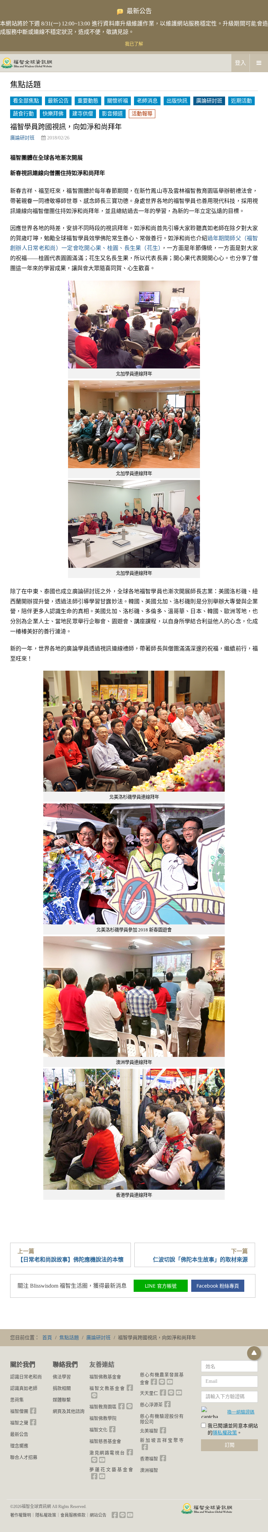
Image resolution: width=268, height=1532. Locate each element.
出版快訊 (176, 101)
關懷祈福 (117, 101)
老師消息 (147, 101)
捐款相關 (62, 1388)
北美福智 (149, 1430)
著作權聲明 (20, 1515)
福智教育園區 (103, 1406)
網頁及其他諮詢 (68, 1411)
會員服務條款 (72, 1515)
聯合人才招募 (23, 1457)
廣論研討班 (209, 101)
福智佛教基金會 (105, 1376)
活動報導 (142, 113)
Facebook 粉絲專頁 (217, 1285)
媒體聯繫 (62, 1399)
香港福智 (149, 1458)
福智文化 (98, 1429)
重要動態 (87, 101)
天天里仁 (149, 1393)
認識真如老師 (23, 1388)
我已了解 (134, 43)
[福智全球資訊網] (26, 62)
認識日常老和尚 (26, 1376)
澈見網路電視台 (107, 1452)
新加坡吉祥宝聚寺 (162, 1440)
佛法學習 (62, 1376)
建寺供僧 (82, 113)
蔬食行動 (23, 113)
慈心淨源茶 (151, 1404)
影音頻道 (112, 113)
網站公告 (98, 1515)
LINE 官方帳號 (161, 1285)
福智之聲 (19, 1422)
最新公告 (58, 101)
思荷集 (17, 1399)
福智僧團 (19, 1411)
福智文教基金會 (107, 1388)
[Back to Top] (254, 1353)
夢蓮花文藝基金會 (111, 1469)
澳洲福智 (149, 1470)
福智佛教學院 (103, 1418)
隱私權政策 (225, 1432)
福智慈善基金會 (105, 1441)
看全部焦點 (26, 101)
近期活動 (241, 101)
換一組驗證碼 (240, 1411)
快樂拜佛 (53, 113)
